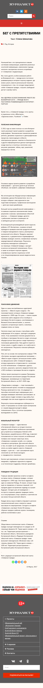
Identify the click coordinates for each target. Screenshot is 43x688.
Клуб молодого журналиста (15, 628)
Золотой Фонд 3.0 (11, 633)
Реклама (10, 649)
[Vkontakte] (16, 562)
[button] (21, 619)
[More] (25, 562)
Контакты (11, 653)
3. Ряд (5, 44)
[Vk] (17, 11)
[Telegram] (21, 11)
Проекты (10, 619)
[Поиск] (33, 16)
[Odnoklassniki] (25, 11)
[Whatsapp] (13, 562)
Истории (11, 44)
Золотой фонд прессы (13, 631)
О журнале (11, 644)
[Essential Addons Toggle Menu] (21, 23)
